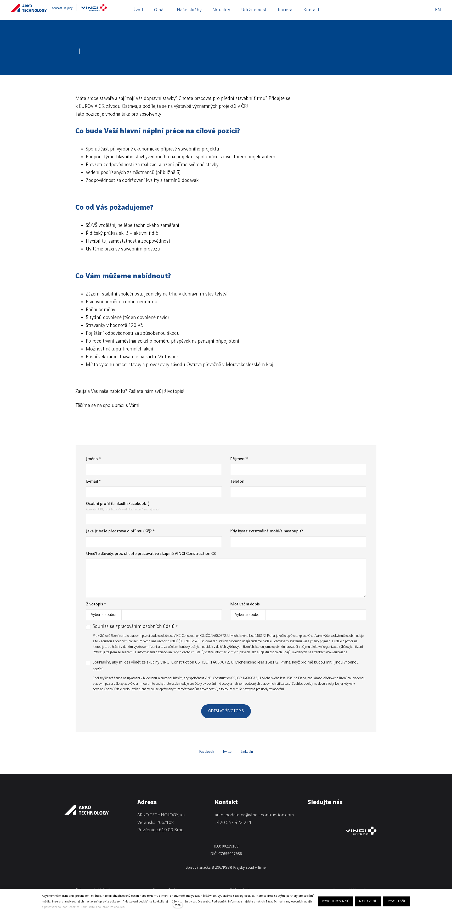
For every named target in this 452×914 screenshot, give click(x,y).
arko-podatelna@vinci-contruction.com (254, 814)
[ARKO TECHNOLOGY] (28, 9)
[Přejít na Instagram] (337, 816)
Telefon (237, 481)
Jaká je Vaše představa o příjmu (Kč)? (120, 531)
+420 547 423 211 (233, 822)
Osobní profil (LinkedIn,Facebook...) (117, 503)
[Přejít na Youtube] (351, 816)
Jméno (93, 459)
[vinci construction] (361, 831)
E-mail (93, 481)
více (177, 905)
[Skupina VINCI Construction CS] (79, 9)
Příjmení (239, 459)
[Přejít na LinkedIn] (310, 816)
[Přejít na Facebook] (323, 816)
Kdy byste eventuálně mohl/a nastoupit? (266, 531)
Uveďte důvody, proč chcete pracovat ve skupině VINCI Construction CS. (151, 553)
